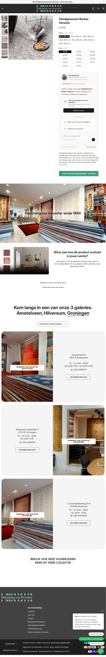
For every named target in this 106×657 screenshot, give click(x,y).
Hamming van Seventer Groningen (79, 441)
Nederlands (10, 644)
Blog (52, 647)
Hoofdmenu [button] (35, 607)
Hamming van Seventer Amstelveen (27, 368)
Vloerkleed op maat (35, 629)
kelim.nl (27, 643)
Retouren (46, 643)
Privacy (46, 647)
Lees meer (63, 164)
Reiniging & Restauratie (36, 622)
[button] (52, 287)
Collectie (31, 611)
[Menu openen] (4, 8)
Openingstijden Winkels (36, 625)
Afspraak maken (78, 110)
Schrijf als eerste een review (53, 287)
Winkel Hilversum (45, 651)
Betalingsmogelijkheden (60, 643)
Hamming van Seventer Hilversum (27, 515)
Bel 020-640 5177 (91, 147)
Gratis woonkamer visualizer (38, 632)
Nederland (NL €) (10, 650)
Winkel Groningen (62, 647)
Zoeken (38, 643)
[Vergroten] (48, 19)
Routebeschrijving (78, 377)
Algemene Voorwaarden (32, 647)
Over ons (31, 615)
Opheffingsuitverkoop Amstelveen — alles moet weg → (53, 2)
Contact (31, 618)
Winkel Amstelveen (30, 651)
